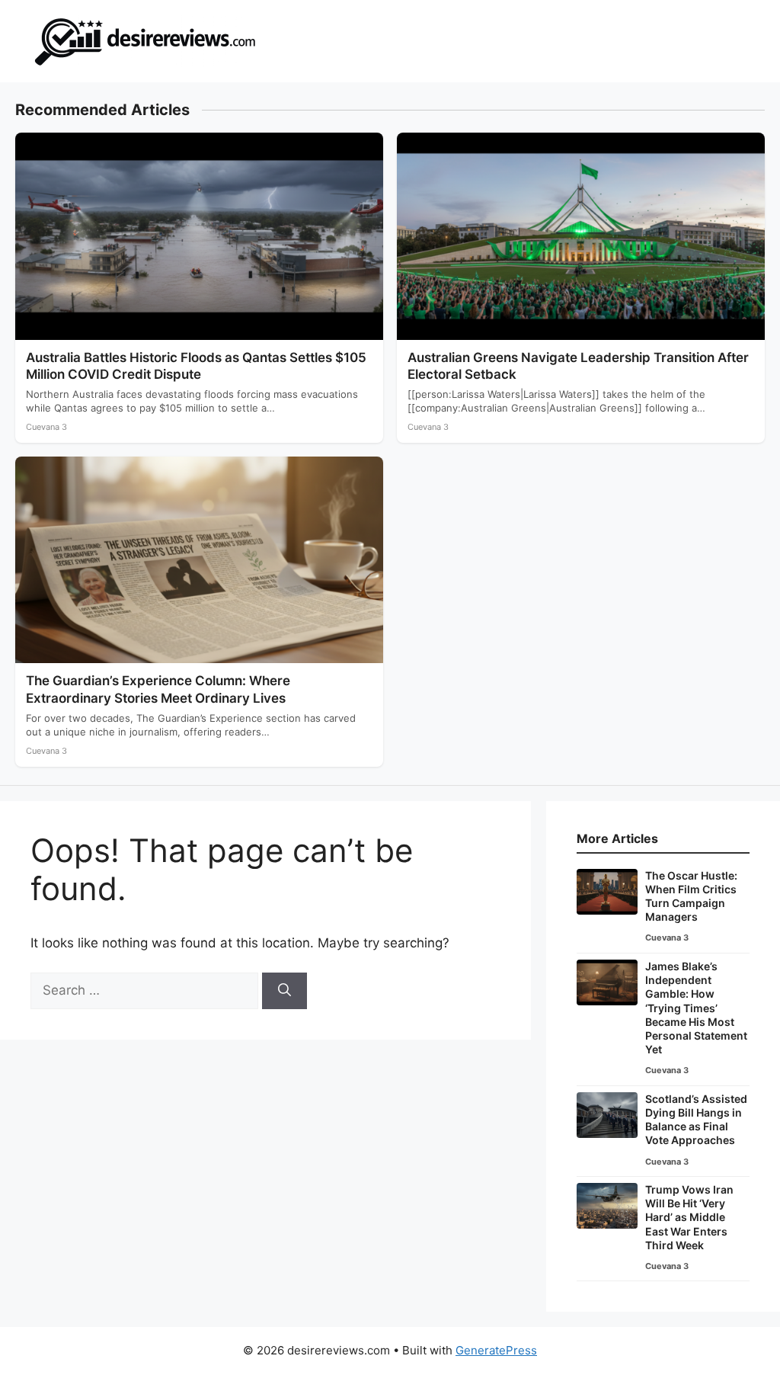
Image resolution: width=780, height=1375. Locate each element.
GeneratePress (496, 1350)
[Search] (284, 991)
